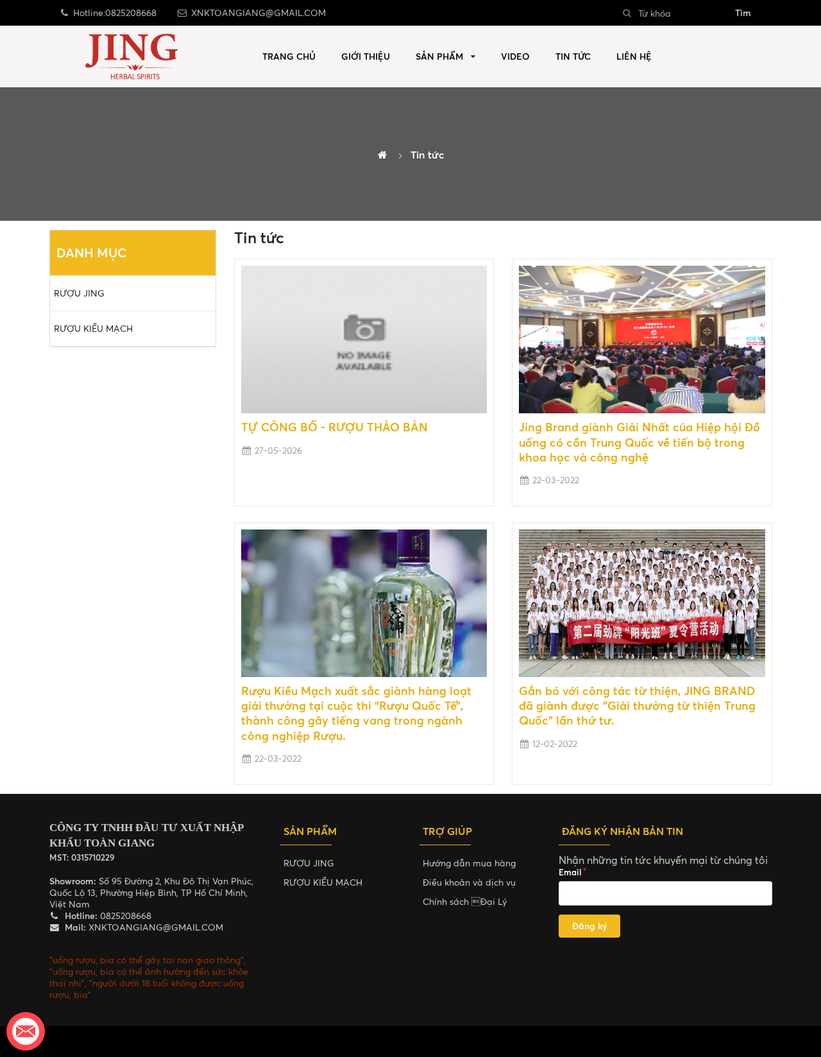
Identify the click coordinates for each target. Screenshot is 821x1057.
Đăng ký (589, 925)
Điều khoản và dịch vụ (469, 882)
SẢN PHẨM (439, 56)
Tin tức (573, 56)
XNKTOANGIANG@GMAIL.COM (258, 12)
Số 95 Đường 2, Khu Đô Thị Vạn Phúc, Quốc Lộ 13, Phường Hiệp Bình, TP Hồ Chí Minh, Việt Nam (151, 892)
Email (570, 872)
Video (515, 56)
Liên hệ (634, 56)
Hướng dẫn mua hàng (469, 862)
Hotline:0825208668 (115, 12)
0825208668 (124, 915)
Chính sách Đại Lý (465, 901)
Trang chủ (289, 56)
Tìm (743, 12)
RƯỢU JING (79, 293)
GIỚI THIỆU (365, 56)
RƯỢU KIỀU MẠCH (93, 328)
